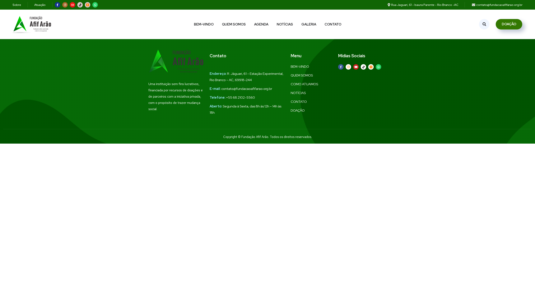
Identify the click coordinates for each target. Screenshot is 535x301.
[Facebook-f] (57, 5)
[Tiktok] (80, 5)
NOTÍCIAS (285, 24)
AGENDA (261, 24)
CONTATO (333, 24)
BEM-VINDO (204, 24)
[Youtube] (72, 5)
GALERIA (308, 24)
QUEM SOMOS (234, 24)
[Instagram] (65, 5)
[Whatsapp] (95, 5)
